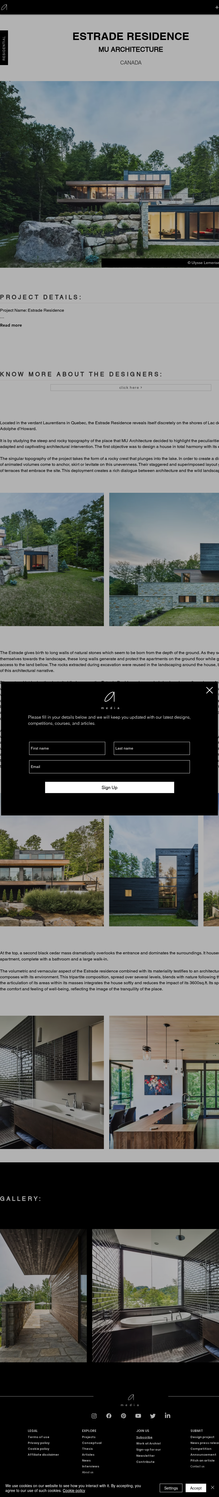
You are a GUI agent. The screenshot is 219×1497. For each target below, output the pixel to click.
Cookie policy (74, 1490)
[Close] (212, 1488)
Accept (196, 1488)
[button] (209, 690)
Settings (171, 1488)
